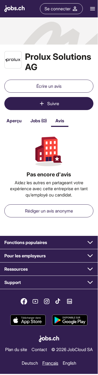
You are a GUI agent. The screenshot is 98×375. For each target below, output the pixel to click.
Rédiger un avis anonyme (49, 210)
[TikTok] (58, 301)
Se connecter (58, 8)
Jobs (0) (38, 120)
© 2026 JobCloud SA (72, 349)
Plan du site (16, 349)
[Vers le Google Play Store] (69, 320)
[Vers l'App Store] (28, 320)
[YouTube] (35, 301)
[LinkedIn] (69, 301)
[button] (49, 242)
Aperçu (14, 120)
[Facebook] (23, 301)
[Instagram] (46, 301)
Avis (59, 120)
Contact (39, 349)
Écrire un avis (49, 86)
